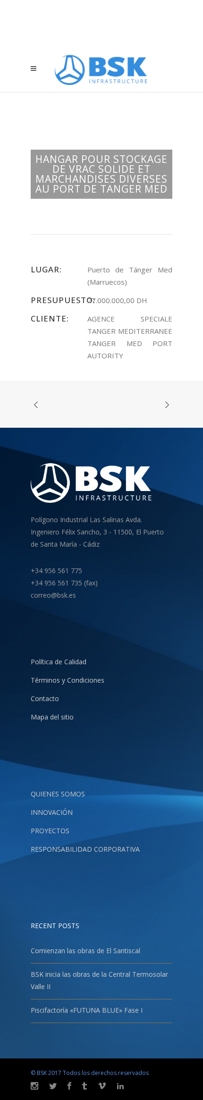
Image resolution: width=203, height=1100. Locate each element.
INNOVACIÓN (52, 812)
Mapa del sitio (52, 716)
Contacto (45, 698)
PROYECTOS (50, 830)
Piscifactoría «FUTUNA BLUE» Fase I (87, 1010)
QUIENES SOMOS (58, 793)
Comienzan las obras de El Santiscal (85, 950)
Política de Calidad (58, 661)
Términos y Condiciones (67, 680)
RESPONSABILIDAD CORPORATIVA (85, 849)
